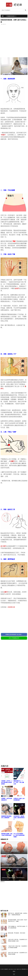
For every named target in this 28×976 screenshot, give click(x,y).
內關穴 (12, 461)
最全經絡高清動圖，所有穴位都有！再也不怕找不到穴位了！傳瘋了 (17, 920)
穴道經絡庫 (6, 969)
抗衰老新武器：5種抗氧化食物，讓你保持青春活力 (13, 877)
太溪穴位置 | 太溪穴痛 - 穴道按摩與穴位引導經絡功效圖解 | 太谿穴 (17, 940)
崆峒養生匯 (11, 607)
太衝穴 (5, 592)
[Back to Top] (14, 974)
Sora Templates (17, 969)
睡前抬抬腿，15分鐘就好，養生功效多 (16, 933)
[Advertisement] (14, 42)
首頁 (3, 16)
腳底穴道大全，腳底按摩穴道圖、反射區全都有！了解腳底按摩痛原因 (17, 914)
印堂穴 (3, 135)
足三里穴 (3, 546)
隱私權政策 (24, 969)
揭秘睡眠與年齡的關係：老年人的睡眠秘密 (11, 864)
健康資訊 (4, 24)
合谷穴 (17, 288)
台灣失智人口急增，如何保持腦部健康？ (11, 851)
